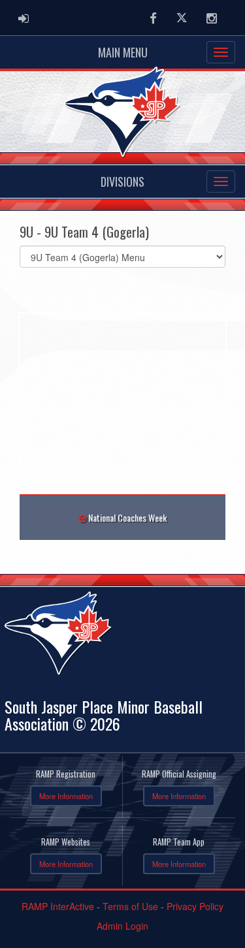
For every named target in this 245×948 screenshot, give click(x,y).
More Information (66, 796)
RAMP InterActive (58, 906)
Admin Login (122, 925)
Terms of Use (130, 906)
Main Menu (123, 52)
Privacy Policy (195, 906)
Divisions (122, 181)
